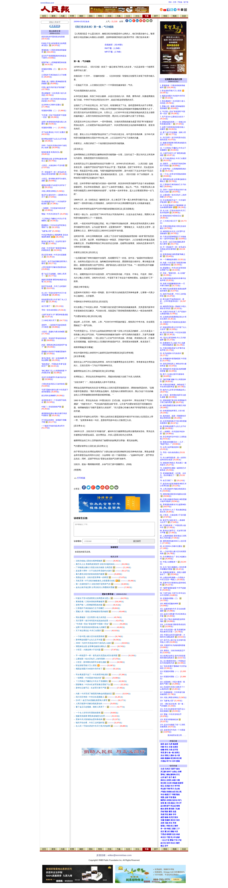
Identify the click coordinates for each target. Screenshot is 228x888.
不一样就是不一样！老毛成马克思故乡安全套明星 (106, 655)
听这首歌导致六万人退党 (95, 665)
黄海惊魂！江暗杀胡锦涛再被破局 (100, 602)
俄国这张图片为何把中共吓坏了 (98, 669)
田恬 (166, 814)
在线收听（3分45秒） (114, 45)
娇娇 (178, 837)
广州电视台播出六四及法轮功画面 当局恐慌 (103, 567)
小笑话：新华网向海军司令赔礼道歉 (100, 662)
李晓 (168, 826)
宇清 (170, 797)
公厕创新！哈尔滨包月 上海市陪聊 (98, 659)
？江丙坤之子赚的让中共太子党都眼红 (101, 681)
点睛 (166, 797)
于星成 (163, 834)
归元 (178, 774)
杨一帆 (171, 753)
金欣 (166, 744)
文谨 (170, 747)
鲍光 (162, 809)
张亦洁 (175, 800)
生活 (128, 16)
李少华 (173, 837)
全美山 (175, 772)
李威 (162, 814)
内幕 (63, 16)
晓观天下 (168, 794)
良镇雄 (169, 792)
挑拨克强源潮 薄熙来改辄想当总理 (98, 716)
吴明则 (169, 800)
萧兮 (166, 753)
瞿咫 (170, 812)
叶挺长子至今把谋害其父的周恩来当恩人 (102, 598)
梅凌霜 (175, 744)
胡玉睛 (173, 758)
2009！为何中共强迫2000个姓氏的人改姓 (103, 643)
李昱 (162, 753)
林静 (162, 758)
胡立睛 (163, 783)
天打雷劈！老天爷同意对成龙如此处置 (100, 621)
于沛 (176, 840)
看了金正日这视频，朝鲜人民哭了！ (100, 707)
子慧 (168, 837)
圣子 (170, 777)
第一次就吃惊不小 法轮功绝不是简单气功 (102, 584)
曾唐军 (180, 783)
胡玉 (162, 786)
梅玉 (162, 846)
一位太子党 (165, 840)
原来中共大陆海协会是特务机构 (98, 719)
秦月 (174, 777)
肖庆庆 (171, 817)
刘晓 (162, 747)
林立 (172, 826)
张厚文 (177, 753)
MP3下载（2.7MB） (113, 52)
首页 (44, 16)
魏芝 (178, 843)
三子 (178, 829)
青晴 (178, 806)
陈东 (176, 817)
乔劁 (162, 812)
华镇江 (169, 829)
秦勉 (168, 774)
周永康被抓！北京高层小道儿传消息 (99, 617)
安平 (166, 846)
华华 (174, 814)
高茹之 (173, 803)
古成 (162, 769)
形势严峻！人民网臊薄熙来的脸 (98, 605)
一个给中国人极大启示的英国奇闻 (99, 636)
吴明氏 (169, 780)
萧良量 (171, 809)
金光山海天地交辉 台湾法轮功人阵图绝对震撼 (104, 587)
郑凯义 (167, 755)
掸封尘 (163, 780)
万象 (119, 16)
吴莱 (162, 823)
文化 (137, 16)
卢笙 (180, 840)
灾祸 (109, 16)
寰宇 (156, 16)
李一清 (163, 829)
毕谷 (162, 794)
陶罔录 (163, 800)
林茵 (174, 780)
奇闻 (100, 16)
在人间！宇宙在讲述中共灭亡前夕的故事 (102, 726)
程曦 (162, 750)
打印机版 (81, 478)
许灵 (176, 831)
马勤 (166, 823)
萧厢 (178, 761)
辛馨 (162, 820)
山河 (162, 777)
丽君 (162, 744)
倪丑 (162, 831)
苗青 (162, 803)
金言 (174, 792)
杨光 (178, 769)
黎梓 (176, 826)
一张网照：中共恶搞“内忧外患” (98, 678)
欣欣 (174, 834)
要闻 (53, 16)
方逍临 (163, 761)
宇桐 (168, 789)
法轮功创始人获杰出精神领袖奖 (98, 561)
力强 (170, 750)
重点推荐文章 (54, 31)
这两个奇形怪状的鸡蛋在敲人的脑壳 (100, 627)
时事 (72, 16)
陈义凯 (179, 792)
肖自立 (173, 843)
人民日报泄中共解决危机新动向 (97, 704)
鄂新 (166, 812)
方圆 (178, 780)
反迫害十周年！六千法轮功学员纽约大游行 (103, 571)
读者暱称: (78, 541)
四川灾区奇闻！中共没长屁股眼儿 (99, 697)
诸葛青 (169, 834)
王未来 (169, 783)
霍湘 (171, 840)
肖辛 (174, 761)
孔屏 (170, 744)
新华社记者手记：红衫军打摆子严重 (100, 688)
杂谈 (184, 16)
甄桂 (178, 794)
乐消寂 (167, 786)
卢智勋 (163, 792)
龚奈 (172, 755)
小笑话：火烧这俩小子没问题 (97, 650)
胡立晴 (179, 758)
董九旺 (167, 831)
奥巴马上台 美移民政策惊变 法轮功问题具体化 (103, 564)
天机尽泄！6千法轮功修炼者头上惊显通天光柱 (106, 581)
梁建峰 (167, 758)
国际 (91, 16)
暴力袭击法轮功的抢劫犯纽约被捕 (99, 574)
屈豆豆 (173, 820)
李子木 (169, 761)
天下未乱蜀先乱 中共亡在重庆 (98, 631)
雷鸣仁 (163, 774)
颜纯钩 (173, 774)
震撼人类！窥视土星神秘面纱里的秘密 (101, 611)
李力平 (179, 803)
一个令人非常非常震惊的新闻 (97, 713)
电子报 (186, 2)
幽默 (81, 16)
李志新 (163, 789)
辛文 (166, 747)
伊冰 (170, 823)
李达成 (173, 806)
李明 (166, 750)
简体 (170, 2)
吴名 (162, 755)
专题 (147, 16)
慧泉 (174, 797)
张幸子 (169, 772)
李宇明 (177, 786)
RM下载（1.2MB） (113, 48)
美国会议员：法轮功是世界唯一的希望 (101, 577)
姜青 (166, 809)
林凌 (178, 834)
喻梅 (166, 817)
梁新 (174, 829)
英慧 (162, 797)
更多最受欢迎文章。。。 (177, 735)
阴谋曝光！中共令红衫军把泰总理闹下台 (102, 684)
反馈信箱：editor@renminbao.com (114, 855)
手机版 (180, 2)
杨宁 (166, 777)
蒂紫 (174, 794)
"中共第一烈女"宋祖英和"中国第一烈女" (102, 624)
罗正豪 (163, 772)
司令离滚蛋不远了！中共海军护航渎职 (101, 675)
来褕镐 (175, 783)
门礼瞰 (177, 809)
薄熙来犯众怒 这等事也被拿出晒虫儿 (100, 646)
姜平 (168, 806)
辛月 (172, 786)
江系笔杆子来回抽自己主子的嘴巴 (98, 608)
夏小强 (167, 803)
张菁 (180, 772)
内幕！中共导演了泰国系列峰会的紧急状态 (103, 694)
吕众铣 (177, 789)
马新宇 (173, 769)
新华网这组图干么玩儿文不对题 (98, 640)
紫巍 (172, 831)
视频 (174, 16)
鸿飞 (180, 800)
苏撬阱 (167, 820)
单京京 (163, 837)
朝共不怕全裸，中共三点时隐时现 (99, 723)
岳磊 (174, 812)
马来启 (167, 769)
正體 (174, 2)
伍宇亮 (175, 750)
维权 (165, 16)
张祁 (168, 843)
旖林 (170, 814)
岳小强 (177, 755)
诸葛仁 (163, 826)
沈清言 (175, 747)
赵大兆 (163, 843)
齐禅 (174, 823)
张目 (178, 820)
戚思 (162, 817)
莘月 (172, 789)
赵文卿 (163, 806)
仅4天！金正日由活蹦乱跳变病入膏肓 (101, 700)
